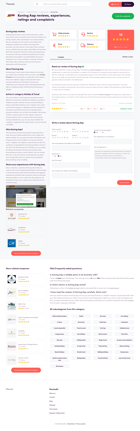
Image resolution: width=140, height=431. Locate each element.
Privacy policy (81, 424)
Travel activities (103, 358)
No (61, 156)
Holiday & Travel (32, 12)
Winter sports (103, 334)
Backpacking (81, 358)
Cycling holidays (59, 346)
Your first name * (57, 160)
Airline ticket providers (59, 316)
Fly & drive (124, 334)
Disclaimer (71, 424)
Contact (52, 397)
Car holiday (124, 316)
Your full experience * (100, 147)
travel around (114, 288)
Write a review (128, 57)
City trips (103, 328)
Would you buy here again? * (103, 130)
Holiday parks (81, 340)
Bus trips (59, 340)
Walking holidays (103, 352)
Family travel (81, 352)
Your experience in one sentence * (104, 137)
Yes (55, 156)
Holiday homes (124, 328)
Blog (51, 401)
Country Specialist (59, 328)
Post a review (124, 182)
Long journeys (59, 334)
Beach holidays (59, 352)
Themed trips (103, 346)
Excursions (81, 322)
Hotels (81, 316)
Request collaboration (57, 413)
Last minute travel (124, 358)
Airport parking (124, 346)
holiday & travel (73, 288)
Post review (53, 409)
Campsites (124, 322)
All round (103, 316)
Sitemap (52, 405)
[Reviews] (10, 4)
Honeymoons (124, 352)
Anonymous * (56, 154)
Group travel (81, 346)
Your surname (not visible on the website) (64, 171)
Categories (21, 12)
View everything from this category (26, 253)
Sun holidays (81, 334)
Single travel (103, 340)
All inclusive (59, 366)
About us (52, 393)
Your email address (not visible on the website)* (66, 143)
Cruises (59, 322)
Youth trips (102, 322)
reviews (131, 300)
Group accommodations (124, 340)
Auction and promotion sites (59, 359)
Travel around (43, 12)
